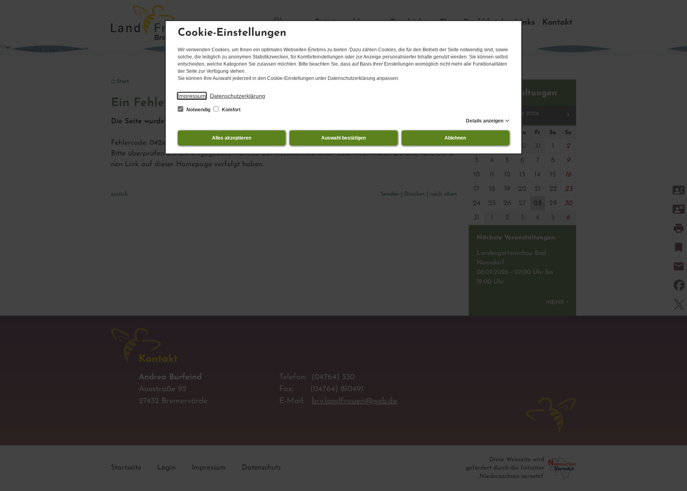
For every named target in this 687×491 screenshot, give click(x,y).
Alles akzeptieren (231, 138)
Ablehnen (455, 138)
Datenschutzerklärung (237, 96)
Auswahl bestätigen (343, 138)
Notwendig (198, 110)
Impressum (192, 96)
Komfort (231, 110)
